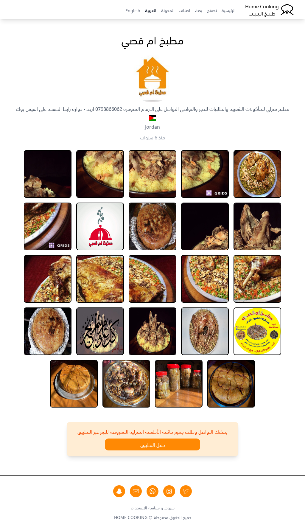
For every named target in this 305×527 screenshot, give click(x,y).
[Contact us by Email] (136, 491)
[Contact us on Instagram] (169, 491)
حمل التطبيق (152, 444)
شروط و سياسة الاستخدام (153, 507)
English (132, 10)
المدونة (168, 10)
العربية (150, 10)
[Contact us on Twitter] (186, 491)
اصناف (184, 10)
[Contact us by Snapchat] (119, 491)
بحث (198, 10)
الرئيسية (229, 10)
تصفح (212, 10)
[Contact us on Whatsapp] (152, 491)
